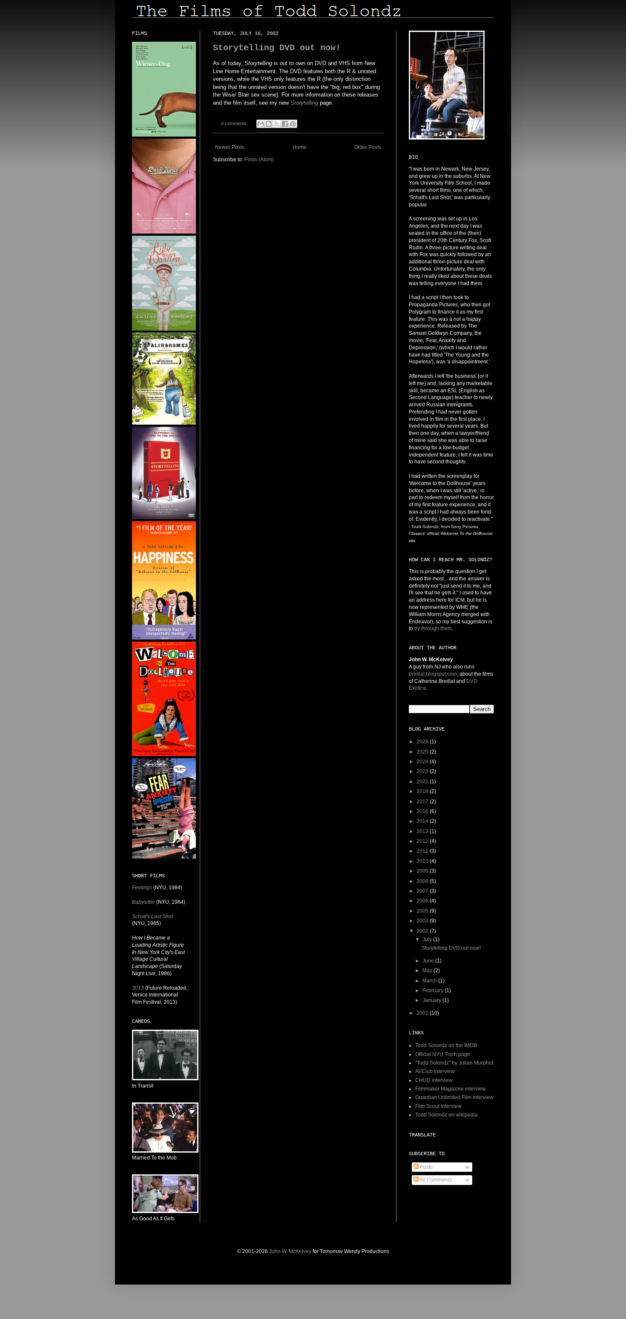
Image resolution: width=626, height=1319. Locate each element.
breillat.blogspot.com (433, 674)
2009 (423, 871)
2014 (423, 821)
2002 (423, 931)
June (428, 961)
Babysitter (143, 902)
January (432, 1000)
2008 (423, 881)
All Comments (435, 1180)
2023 (423, 771)
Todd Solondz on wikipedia (446, 1115)
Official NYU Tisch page (442, 1054)
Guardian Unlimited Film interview (454, 1097)
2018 (423, 791)
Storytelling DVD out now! (277, 48)
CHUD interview (434, 1080)
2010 (423, 861)
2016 (423, 811)
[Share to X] (277, 124)
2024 (423, 762)
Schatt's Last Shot (152, 916)
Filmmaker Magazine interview (450, 1089)
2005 (423, 911)
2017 (423, 802)
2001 (423, 1013)
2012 (423, 841)
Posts (426, 1167)
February (433, 991)
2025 (423, 752)
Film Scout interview (438, 1106)
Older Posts (367, 147)
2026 (423, 742)
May (428, 971)
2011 (423, 851)
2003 (423, 921)
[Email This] (260, 124)
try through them (433, 628)
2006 (423, 901)
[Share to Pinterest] (293, 124)
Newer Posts (229, 147)
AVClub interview (435, 1071)
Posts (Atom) (259, 160)
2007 (423, 891)
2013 (423, 831)
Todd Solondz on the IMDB (446, 1045)
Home (300, 147)
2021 (423, 782)
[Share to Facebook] (285, 124)
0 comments (234, 123)
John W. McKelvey (290, 1251)
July (427, 939)
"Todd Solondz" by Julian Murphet (454, 1063)
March (430, 981)
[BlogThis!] (268, 124)
